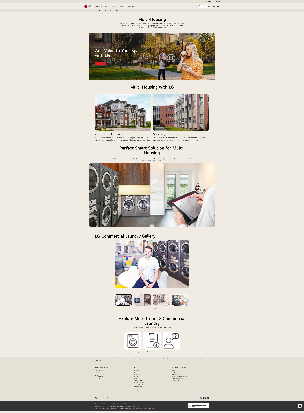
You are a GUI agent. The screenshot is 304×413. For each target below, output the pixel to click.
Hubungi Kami (137, 389)
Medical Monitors (99, 379)
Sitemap (97, 404)
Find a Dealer (137, 391)
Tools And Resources (177, 378)
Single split (136, 374)
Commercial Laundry (132, 6)
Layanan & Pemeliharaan (140, 385)
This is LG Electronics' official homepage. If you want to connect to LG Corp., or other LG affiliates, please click (124, 408)
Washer (174, 370)
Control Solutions (138, 380)
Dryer (173, 372)
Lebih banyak (99, 360)
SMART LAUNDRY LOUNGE (179, 376)
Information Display (101, 6)
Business (101, 10)
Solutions (136, 370)
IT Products (113, 6)
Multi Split (136, 376)
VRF (135, 372)
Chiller (135, 378)
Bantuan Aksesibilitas (122, 404)
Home (96, 10)
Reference (118, 10)
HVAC (121, 6)
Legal (113, 404)
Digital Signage (99, 370)
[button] (214, 6)
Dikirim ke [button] (212, 1)
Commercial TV (99, 372)
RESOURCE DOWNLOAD (140, 382)
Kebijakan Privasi (105, 404)
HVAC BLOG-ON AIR (139, 387)
